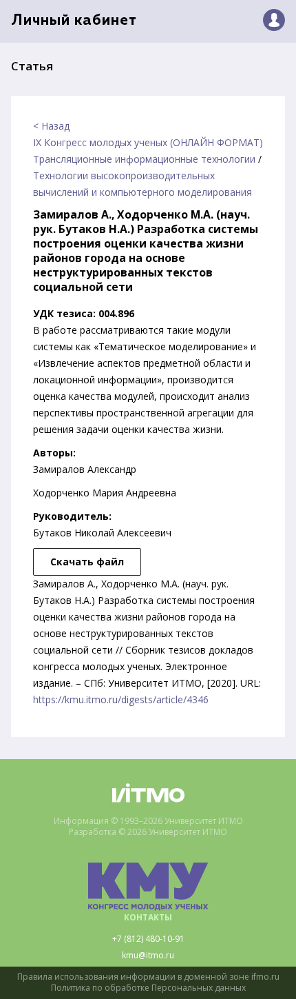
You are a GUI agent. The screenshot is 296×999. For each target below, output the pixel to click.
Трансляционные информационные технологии (144, 158)
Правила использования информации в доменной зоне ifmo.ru (148, 976)
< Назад (51, 125)
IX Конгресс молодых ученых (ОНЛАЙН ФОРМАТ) (148, 142)
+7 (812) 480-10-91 (148, 939)
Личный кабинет (74, 21)
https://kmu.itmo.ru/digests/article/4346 (121, 699)
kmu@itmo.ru (148, 955)
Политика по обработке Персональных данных (148, 987)
